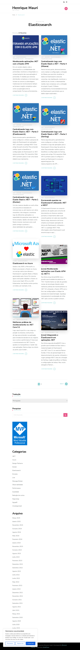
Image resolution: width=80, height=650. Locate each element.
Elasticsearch (21, 57)
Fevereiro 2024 (17, 539)
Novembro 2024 (17, 525)
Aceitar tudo (31, 643)
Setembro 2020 (17, 617)
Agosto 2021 (16, 607)
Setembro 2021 (17, 603)
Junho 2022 (16, 578)
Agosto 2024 (16, 532)
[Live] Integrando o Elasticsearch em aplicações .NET (49, 337)
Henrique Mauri (25, 8)
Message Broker (17, 481)
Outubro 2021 (17, 600)
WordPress (46, 647)
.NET (14, 57)
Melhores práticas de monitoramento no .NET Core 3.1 (23, 324)
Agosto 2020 (16, 621)
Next (62, 384)
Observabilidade (18, 59)
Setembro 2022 (17, 568)
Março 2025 (16, 518)
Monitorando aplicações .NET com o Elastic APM (25, 62)
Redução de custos (18, 495)
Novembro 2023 (17, 546)
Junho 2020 (16, 628)
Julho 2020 (16, 624)
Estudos (15, 474)
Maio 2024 (15, 536)
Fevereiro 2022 (17, 585)
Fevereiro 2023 (17, 561)
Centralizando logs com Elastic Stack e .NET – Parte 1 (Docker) (25, 199)
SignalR (14, 502)
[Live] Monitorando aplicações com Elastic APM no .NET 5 (53, 271)
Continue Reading (18, 95)
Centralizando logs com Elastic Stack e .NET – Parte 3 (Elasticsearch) (25, 131)
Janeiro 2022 (16, 589)
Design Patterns (17, 463)
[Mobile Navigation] (66, 8)
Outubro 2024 (17, 529)
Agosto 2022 (16, 571)
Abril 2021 (15, 610)
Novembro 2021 (17, 596)
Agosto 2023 (16, 553)
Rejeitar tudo (20, 643)
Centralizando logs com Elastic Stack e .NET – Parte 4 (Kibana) (54, 64)
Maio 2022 (15, 582)
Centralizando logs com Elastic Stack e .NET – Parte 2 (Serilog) (54, 134)
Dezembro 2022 (17, 564)
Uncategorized (17, 506)
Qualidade (15, 492)
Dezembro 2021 (17, 592)
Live (46, 266)
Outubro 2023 (17, 550)
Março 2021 (16, 614)
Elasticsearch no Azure (23, 263)
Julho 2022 (16, 575)
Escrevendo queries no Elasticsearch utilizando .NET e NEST (53, 202)
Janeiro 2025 (16, 521)
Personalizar (10, 643)
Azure (15, 261)
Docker (47, 57)
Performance (29, 59)
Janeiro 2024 (16, 543)
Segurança (15, 499)
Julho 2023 (16, 557)
